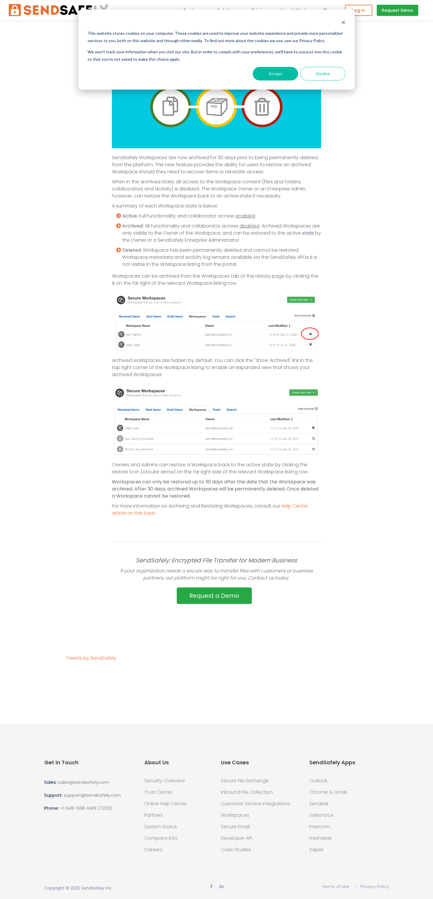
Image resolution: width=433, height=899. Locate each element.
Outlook (318, 781)
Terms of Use (335, 887)
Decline (323, 73)
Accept (275, 73)
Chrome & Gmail (328, 792)
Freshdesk (320, 838)
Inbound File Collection (247, 792)
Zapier (316, 850)
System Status (160, 827)
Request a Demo (214, 596)
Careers (153, 850)
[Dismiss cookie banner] (343, 22)
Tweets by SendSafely (91, 658)
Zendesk (318, 804)
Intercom (319, 827)
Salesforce (321, 815)
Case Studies (236, 850)
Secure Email (235, 827)
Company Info (161, 838)
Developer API (236, 838)
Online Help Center (165, 804)
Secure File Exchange (245, 781)
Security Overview (164, 781)
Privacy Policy (375, 887)
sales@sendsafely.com (83, 782)
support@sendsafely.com (92, 795)
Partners (153, 815)
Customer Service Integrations (255, 804)
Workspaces (235, 815)
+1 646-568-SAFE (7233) (86, 808)
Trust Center (158, 792)
